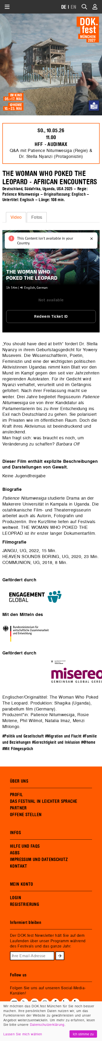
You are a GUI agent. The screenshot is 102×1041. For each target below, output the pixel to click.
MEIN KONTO (21, 884)
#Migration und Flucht (63, 736)
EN (73, 7)
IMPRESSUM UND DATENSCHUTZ (39, 859)
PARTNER (18, 808)
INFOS (15, 832)
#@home (88, 742)
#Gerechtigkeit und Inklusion (56, 742)
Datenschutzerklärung (47, 1024)
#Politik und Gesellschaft (23, 736)
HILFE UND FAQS (25, 846)
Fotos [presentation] (36, 217)
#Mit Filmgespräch (17, 749)
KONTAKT (18, 866)
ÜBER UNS (19, 781)
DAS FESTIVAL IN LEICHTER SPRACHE (43, 801)
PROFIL (16, 794)
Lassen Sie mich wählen (22, 1034)
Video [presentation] (16, 217)
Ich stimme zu (83, 1034)
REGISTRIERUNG (24, 904)
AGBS (15, 853)
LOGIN (15, 897)
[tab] (16, 217)
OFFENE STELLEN (26, 814)
